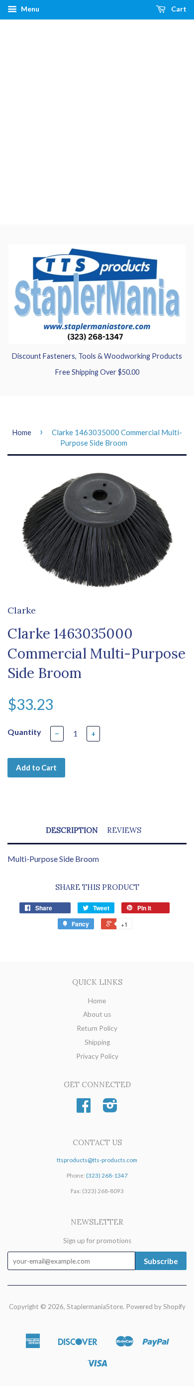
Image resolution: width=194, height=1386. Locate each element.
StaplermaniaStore (95, 1307)
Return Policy (97, 1028)
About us (97, 1014)
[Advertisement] (97, 121)
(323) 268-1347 (107, 1175)
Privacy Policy (97, 1056)
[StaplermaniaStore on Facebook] (83, 1109)
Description (72, 830)
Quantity (24, 731)
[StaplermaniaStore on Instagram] (110, 1109)
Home (21, 432)
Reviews (124, 830)
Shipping (97, 1042)
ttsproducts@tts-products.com (97, 1160)
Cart (178, 8)
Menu (29, 8)
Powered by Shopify (156, 1307)
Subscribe (161, 1261)
